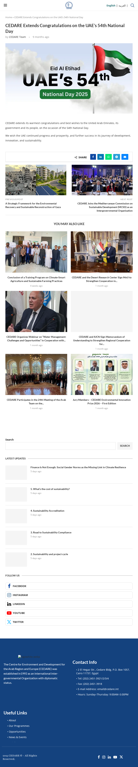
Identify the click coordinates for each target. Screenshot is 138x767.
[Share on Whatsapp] (108, 157)
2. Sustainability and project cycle (49, 554)
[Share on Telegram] (116, 157)
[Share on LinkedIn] (100, 157)
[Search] (132, 5)
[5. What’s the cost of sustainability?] (16, 494)
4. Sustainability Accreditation (47, 510)
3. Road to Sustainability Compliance (51, 532)
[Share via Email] (124, 157)
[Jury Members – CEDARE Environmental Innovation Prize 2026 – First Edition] (102, 374)
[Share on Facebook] (93, 157)
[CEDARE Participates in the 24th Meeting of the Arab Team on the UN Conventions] (36, 374)
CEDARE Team (17, 37)
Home (8, 17)
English (111, 5)
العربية (122, 5)
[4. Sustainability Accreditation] (16, 516)
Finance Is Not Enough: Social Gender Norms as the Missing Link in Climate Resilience (78, 467)
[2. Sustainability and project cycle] (16, 559)
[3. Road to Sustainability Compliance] (16, 538)
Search (9, 439)
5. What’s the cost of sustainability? (50, 488)
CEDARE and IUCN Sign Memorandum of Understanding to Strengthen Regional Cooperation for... (101, 340)
